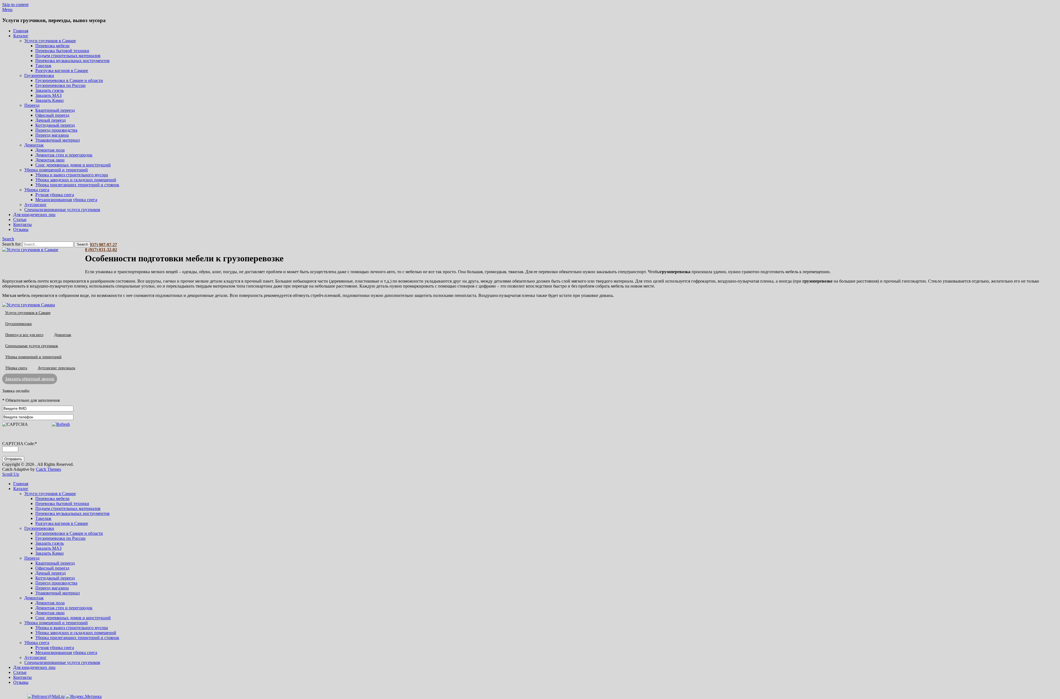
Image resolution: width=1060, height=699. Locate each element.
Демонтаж (34, 145)
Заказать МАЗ (48, 95)
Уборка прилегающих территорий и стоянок (77, 184)
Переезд (31, 105)
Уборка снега (36, 189)
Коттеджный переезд (55, 125)
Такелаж (43, 65)
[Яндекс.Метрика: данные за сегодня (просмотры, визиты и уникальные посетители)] (84, 696)
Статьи (19, 219)
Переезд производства (56, 130)
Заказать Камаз (49, 100)
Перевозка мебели (52, 45)
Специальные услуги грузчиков (31, 346)
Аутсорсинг (35, 204)
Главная (20, 30)
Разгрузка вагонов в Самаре (61, 70)
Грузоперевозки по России (60, 85)
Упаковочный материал (57, 140)
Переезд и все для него (24, 335)
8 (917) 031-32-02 (101, 249)
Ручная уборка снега (54, 194)
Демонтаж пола (50, 150)
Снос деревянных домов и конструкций (73, 165)
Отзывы (20, 229)
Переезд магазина (52, 135)
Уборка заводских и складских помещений (75, 179)
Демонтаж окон (50, 160)
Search (8, 238)
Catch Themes (48, 469)
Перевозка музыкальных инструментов (72, 60)
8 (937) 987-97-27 (101, 244)
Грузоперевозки (39, 75)
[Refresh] (61, 424)
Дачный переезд (50, 120)
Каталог (20, 35)
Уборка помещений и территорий (56, 170)
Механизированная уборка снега (66, 199)
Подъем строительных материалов (67, 55)
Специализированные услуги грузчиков (62, 209)
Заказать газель (49, 90)
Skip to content (15, 4)
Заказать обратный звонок (29, 378)
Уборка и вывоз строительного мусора (71, 174)
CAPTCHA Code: (19, 443)
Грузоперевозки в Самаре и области (69, 80)
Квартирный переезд (55, 110)
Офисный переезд (52, 115)
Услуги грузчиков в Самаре (50, 40)
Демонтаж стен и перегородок (63, 155)
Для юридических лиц (34, 214)
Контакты (22, 224)
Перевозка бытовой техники (62, 50)
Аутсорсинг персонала (56, 368)
